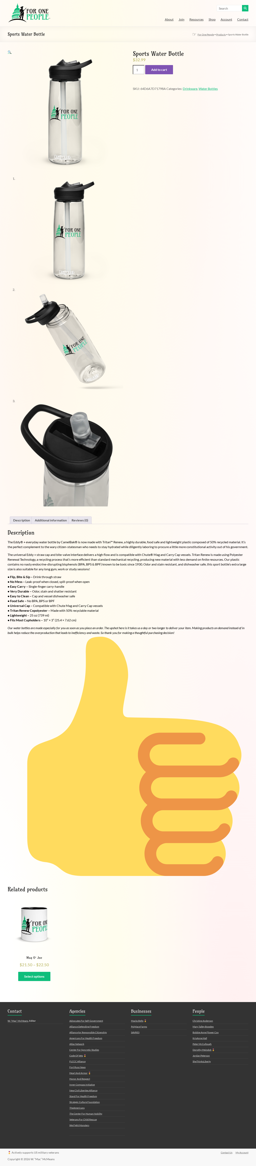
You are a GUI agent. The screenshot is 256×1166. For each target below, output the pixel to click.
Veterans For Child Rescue (83, 1119)
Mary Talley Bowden (203, 1026)
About (169, 19)
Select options (34, 976)
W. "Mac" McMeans (18, 1020)
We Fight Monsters (79, 1125)
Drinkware (190, 88)
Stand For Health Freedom (83, 1096)
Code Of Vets (76, 1055)
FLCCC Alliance (77, 1061)
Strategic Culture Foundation (84, 1102)
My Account (242, 1152)
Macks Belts (137, 1020)
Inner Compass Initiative (82, 1084)
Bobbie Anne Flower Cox (206, 1032)
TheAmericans (77, 1107)
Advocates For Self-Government (86, 1020)
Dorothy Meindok (202, 1049)
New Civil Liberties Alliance (83, 1090)
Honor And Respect (79, 1078)
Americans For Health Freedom (85, 1038)
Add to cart (159, 69)
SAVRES (135, 1032)
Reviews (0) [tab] (80, 520)
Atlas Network (76, 1043)
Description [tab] (21, 520)
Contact (242, 19)
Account (226, 19)
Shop (212, 19)
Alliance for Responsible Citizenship (88, 1032)
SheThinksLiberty (202, 1061)
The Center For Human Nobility (85, 1113)
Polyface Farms (139, 1026)
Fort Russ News (77, 1067)
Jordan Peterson (201, 1055)
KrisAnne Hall (200, 1038)
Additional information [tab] (51, 520)
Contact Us (226, 1152)
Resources (196, 19)
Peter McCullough (202, 1043)
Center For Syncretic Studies (84, 1049)
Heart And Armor (78, 1073)
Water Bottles (208, 88)
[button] (10, 52)
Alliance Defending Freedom (84, 1026)
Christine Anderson (203, 1020)
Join (181, 19)
